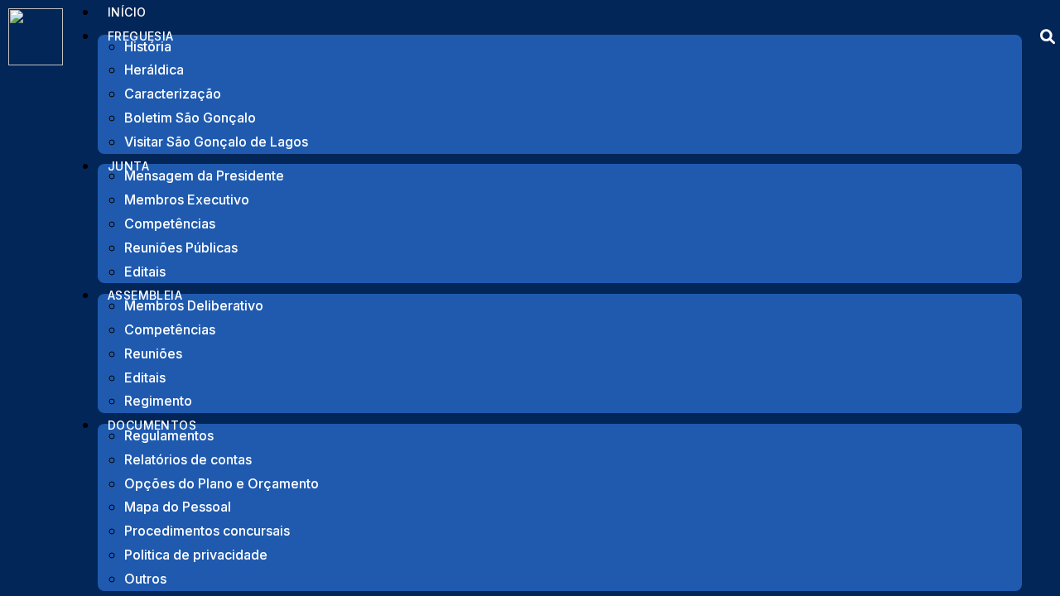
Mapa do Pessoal (177, 506)
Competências (169, 223)
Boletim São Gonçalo (190, 117)
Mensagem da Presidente (204, 175)
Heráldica (154, 69)
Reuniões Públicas (181, 247)
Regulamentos (169, 435)
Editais (145, 377)
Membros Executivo (186, 199)
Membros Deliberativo (193, 305)
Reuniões (153, 353)
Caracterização (172, 93)
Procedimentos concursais (207, 530)
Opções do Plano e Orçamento (221, 483)
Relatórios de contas (188, 459)
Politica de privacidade (195, 554)
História (147, 46)
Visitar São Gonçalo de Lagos (216, 141)
